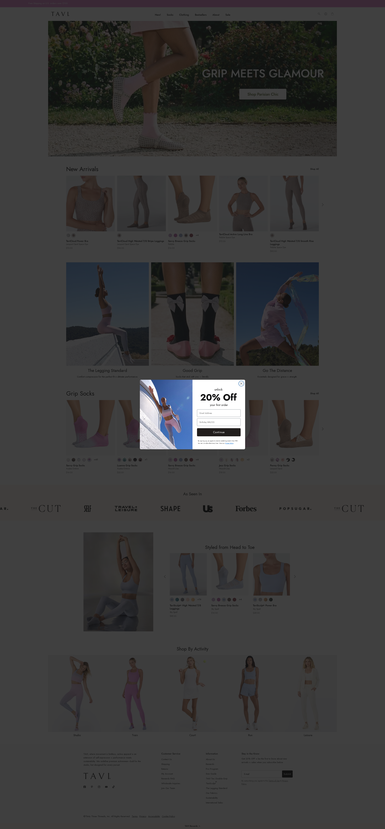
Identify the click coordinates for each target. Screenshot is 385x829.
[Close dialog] (241, 383)
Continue (219, 432)
